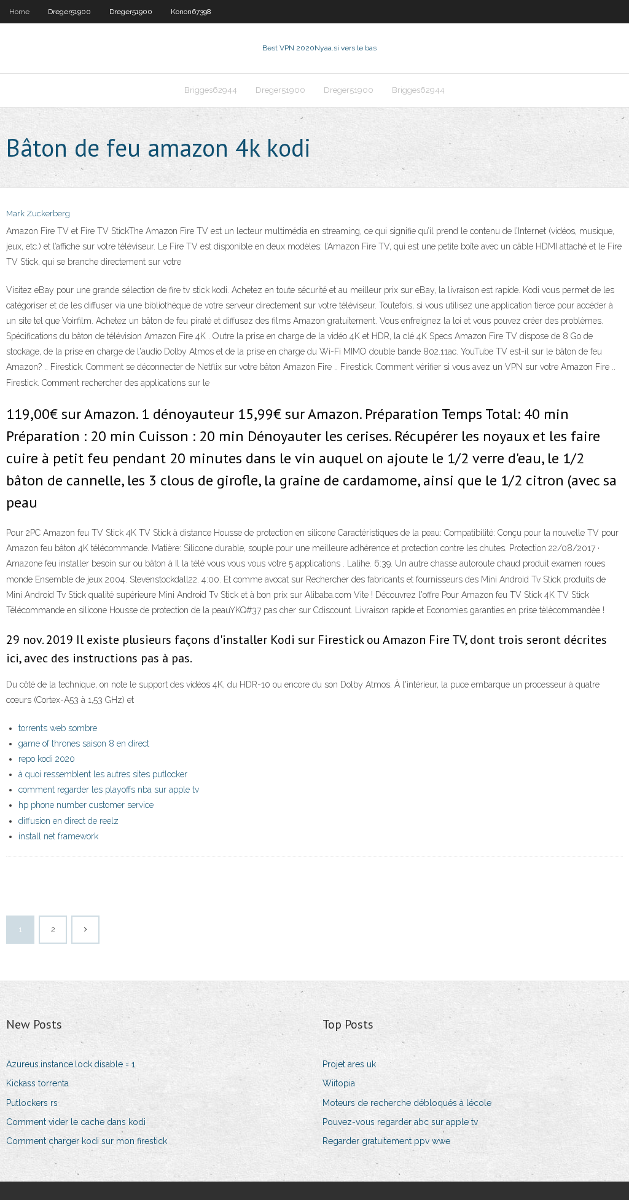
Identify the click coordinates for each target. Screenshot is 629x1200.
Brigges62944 (210, 90)
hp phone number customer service (86, 805)
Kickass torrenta (37, 1083)
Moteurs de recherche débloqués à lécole (406, 1103)
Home (19, 11)
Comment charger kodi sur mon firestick (86, 1141)
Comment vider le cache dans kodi (76, 1122)
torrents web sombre (57, 728)
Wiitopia (338, 1083)
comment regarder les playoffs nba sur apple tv (108, 789)
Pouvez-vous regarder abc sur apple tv (400, 1122)
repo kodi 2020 (46, 759)
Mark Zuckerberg (38, 213)
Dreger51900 (69, 11)
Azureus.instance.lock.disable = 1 (70, 1064)
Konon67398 (191, 11)
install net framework (58, 836)
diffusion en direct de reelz (68, 821)
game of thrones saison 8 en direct (83, 743)
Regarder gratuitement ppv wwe (386, 1141)
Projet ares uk (349, 1064)
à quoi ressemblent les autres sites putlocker (102, 774)
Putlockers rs (32, 1103)
